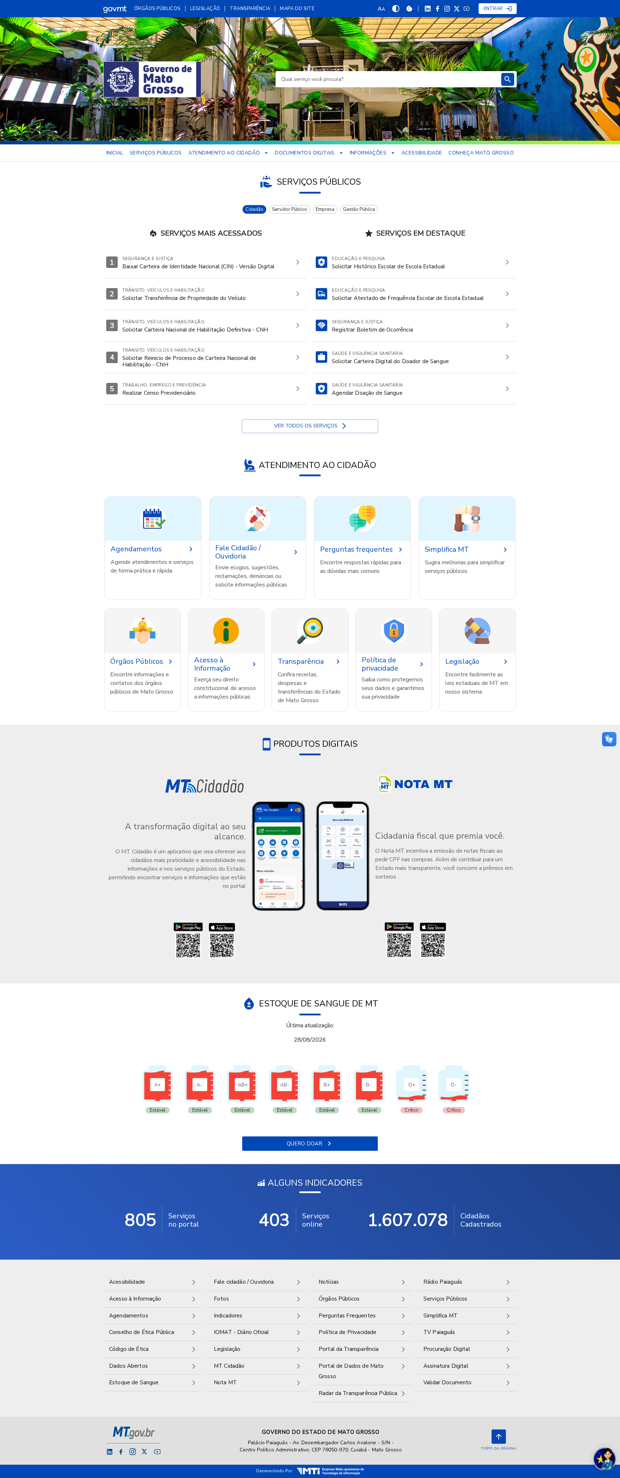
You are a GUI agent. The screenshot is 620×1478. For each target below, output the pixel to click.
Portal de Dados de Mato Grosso (351, 1371)
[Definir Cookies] (409, 9)
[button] (153, 519)
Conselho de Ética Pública (141, 1332)
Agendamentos (128, 1315)
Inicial (114, 152)
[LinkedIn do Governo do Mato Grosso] (428, 8)
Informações (368, 152)
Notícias (329, 1281)
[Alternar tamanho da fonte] (381, 8)
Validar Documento (447, 1382)
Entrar (493, 8)
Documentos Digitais (305, 152)
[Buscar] (507, 79)
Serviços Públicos (156, 152)
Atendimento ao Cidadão (224, 152)
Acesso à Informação (135, 1298)
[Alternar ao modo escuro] (395, 8)
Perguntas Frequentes (347, 1315)
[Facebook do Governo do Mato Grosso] (437, 8)
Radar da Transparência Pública (358, 1393)
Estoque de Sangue (134, 1382)
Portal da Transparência (349, 1349)
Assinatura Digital (445, 1366)
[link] (115, 9)
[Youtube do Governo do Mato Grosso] (466, 8)
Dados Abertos (128, 1366)
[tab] (254, 209)
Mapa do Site (297, 8)
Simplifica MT (440, 1315)
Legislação (205, 8)
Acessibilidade (421, 152)
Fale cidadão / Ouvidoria (244, 1281)
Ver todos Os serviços (306, 425)
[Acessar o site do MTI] (330, 1471)
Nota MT (225, 1382)
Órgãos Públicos (157, 8)
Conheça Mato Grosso (481, 152)
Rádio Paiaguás (442, 1281)
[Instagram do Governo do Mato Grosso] (447, 8)
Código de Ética (129, 1349)
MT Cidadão (229, 1366)
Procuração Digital (446, 1349)
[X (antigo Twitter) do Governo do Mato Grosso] (457, 8)
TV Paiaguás (439, 1332)
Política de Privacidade (347, 1332)
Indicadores (228, 1315)
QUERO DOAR (304, 1143)
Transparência (250, 8)
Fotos (221, 1298)
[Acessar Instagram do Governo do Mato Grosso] (132, 1451)
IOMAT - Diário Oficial (241, 1332)
